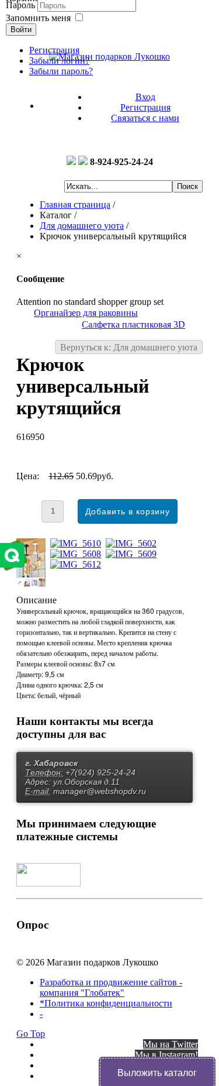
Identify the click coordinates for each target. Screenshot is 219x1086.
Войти (21, 29)
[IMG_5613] (33, 584)
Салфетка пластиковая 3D (133, 324)
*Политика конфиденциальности (106, 1003)
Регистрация (145, 107)
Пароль (21, 5)
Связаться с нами (145, 118)
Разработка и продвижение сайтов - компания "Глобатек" (111, 987)
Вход (145, 97)
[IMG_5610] (78, 543)
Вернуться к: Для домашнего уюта (128, 347)
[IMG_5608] (78, 554)
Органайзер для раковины (86, 313)
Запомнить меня (38, 18)
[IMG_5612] (78, 564)
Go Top (30, 1034)
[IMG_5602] (133, 543)
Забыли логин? (59, 61)
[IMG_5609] (133, 554)
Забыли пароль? (61, 71)
